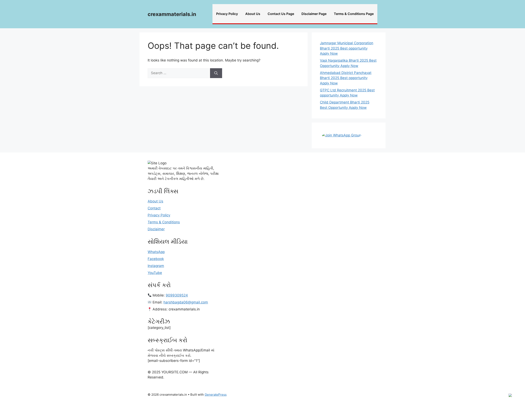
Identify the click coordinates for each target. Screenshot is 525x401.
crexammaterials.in (172, 14)
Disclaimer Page (313, 14)
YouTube (155, 273)
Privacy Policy (227, 14)
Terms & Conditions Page (354, 14)
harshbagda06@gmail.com (185, 302)
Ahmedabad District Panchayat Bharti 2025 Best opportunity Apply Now (345, 78)
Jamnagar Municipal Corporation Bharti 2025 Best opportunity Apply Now (346, 48)
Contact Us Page (281, 14)
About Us (252, 14)
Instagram (156, 266)
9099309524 (177, 295)
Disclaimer (156, 229)
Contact (154, 208)
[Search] (216, 73)
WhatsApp (156, 252)
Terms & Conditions (164, 222)
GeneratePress (216, 394)
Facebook (156, 259)
